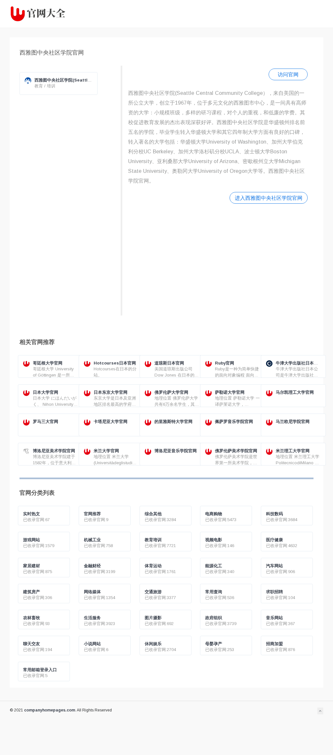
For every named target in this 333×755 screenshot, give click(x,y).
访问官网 (288, 74)
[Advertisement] (218, 259)
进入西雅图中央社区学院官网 (268, 198)
